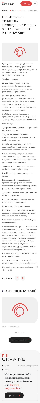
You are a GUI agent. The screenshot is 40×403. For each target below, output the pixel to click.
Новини (15, 10)
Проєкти (5, 366)
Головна (5, 10)
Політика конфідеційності (28, 366)
